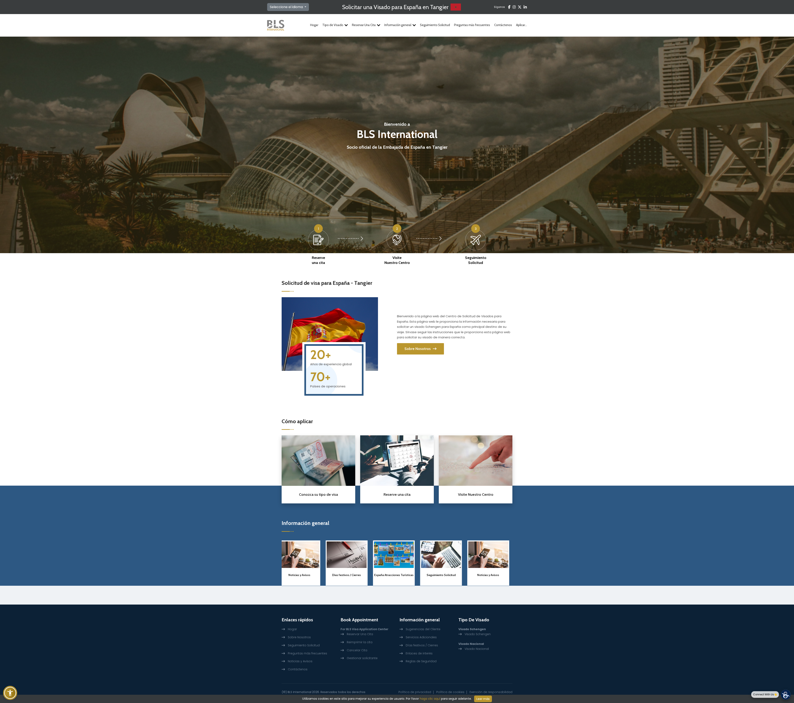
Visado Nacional (477, 649)
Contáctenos (503, 25)
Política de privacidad (414, 692)
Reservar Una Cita (364, 25)
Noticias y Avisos (397, 575)
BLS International (299, 692)
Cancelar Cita (357, 650)
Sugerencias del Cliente (423, 629)
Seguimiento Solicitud (435, 25)
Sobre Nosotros (417, 348)
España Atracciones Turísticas (302, 575)
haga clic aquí (430, 699)
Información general (397, 25)
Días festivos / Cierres (444, 575)
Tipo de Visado (332, 25)
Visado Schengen (478, 634)
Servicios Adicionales (421, 637)
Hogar (314, 25)
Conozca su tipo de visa (318, 494)
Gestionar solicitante (362, 658)
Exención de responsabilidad (491, 692)
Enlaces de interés (419, 653)
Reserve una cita (318, 260)
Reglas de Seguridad (421, 661)
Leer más (483, 699)
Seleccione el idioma (287, 7)
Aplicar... (521, 25)
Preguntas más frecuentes (472, 25)
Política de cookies (450, 692)
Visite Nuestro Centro (397, 260)
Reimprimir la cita (359, 642)
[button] (10, 693)
